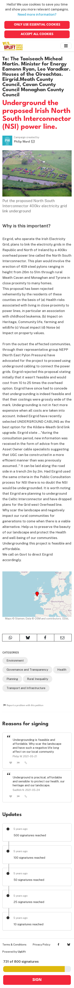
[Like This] (11, 762)
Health (61, 669)
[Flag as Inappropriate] (18, 762)
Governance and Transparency (27, 669)
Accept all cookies (37, 34)
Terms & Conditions (14, 944)
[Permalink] (26, 763)
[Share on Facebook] (45, 637)
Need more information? (37, 14)
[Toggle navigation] (65, 46)
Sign (37, 980)
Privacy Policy (41, 944)
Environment (15, 660)
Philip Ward (22, 141)
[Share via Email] (63, 637)
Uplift (22, 951)
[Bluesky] (68, 944)
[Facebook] (58, 944)
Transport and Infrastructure (26, 688)
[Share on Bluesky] (28, 637)
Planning (12, 679)
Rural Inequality (37, 679)
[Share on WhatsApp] (11, 637)
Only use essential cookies (37, 24)
